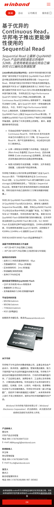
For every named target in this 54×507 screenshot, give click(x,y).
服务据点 (46, 13)
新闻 (10, 13)
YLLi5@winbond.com (20, 462)
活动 (20, 13)
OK (27, 502)
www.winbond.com (35, 318)
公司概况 (32, 13)
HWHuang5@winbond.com (22, 442)
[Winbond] (17, 4)
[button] (50, 13)
